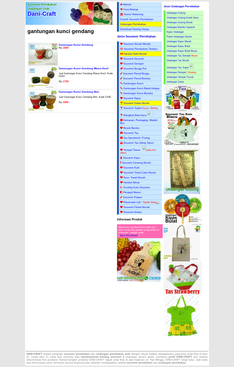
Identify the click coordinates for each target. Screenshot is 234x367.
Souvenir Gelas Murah (136, 103)
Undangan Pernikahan (133, 24)
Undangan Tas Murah (178, 60)
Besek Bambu (131, 127)
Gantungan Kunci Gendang (76, 44)
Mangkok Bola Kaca (135, 115)
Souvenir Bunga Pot (134, 68)
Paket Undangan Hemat (179, 36)
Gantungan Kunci (133, 83)
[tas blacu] (182, 147)
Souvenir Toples (132, 108)
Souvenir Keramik (133, 58)
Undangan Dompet (176, 72)
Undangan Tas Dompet (179, 55)
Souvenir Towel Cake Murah (139, 172)
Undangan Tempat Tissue (180, 77)
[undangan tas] (183, 110)
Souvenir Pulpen (132, 197)
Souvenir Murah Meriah (137, 43)
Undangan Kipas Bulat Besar (182, 51)
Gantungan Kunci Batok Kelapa (141, 88)
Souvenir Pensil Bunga (136, 73)
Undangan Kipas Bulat (178, 46)
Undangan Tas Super (178, 67)
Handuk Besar (131, 182)
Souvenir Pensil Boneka (136, 78)
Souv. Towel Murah (134, 177)
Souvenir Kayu (131, 157)
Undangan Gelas (175, 81)
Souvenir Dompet (133, 63)
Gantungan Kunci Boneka (138, 93)
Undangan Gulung (176, 13)
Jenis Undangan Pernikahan (181, 6)
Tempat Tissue (131, 149)
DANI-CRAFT (173, 359)
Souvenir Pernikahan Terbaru (141, 48)
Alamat (127, 4)
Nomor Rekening (133, 14)
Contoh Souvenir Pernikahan (136, 19)
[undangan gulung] (182, 193)
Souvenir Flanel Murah (136, 207)
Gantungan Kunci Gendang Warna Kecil (83, 68)
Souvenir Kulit (131, 167)
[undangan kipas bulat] (183, 224)
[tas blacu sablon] (182, 260)
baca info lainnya (129, 235)
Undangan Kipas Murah (179, 41)
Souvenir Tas (130, 132)
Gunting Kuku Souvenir (136, 187)
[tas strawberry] (183, 294)
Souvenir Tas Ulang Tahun (138, 142)
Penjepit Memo (132, 192)
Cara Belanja (130, 9)
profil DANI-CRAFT (180, 356)
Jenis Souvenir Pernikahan (136, 36)
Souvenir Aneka (132, 212)
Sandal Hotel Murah (135, 53)
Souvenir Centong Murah (136, 162)
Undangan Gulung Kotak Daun (183, 17)
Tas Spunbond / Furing (136, 137)
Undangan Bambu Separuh (181, 27)
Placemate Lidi (131, 202)
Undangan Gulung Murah (180, 22)
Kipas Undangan (175, 32)
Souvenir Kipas (132, 98)
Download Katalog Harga (134, 29)
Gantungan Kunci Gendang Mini (79, 91)
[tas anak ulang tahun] (182, 335)
